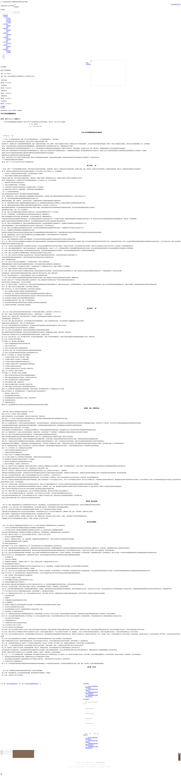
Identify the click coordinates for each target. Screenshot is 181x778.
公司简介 (8, 18)
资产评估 (5, 24)
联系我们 (5, 49)
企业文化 (8, 19)
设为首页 (178, 4)
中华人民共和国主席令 (12, 683)
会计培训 (5, 42)
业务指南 (8, 25)
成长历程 (8, 21)
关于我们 (5, 16)
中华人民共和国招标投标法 (31, 683)
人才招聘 (8, 22)
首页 (9, 110)
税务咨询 (5, 28)
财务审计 (5, 33)
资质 (7, 27)
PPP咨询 (5, 45)
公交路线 (8, 52)
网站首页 (5, 15)
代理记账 (5, 37)
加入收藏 (173, 4)
